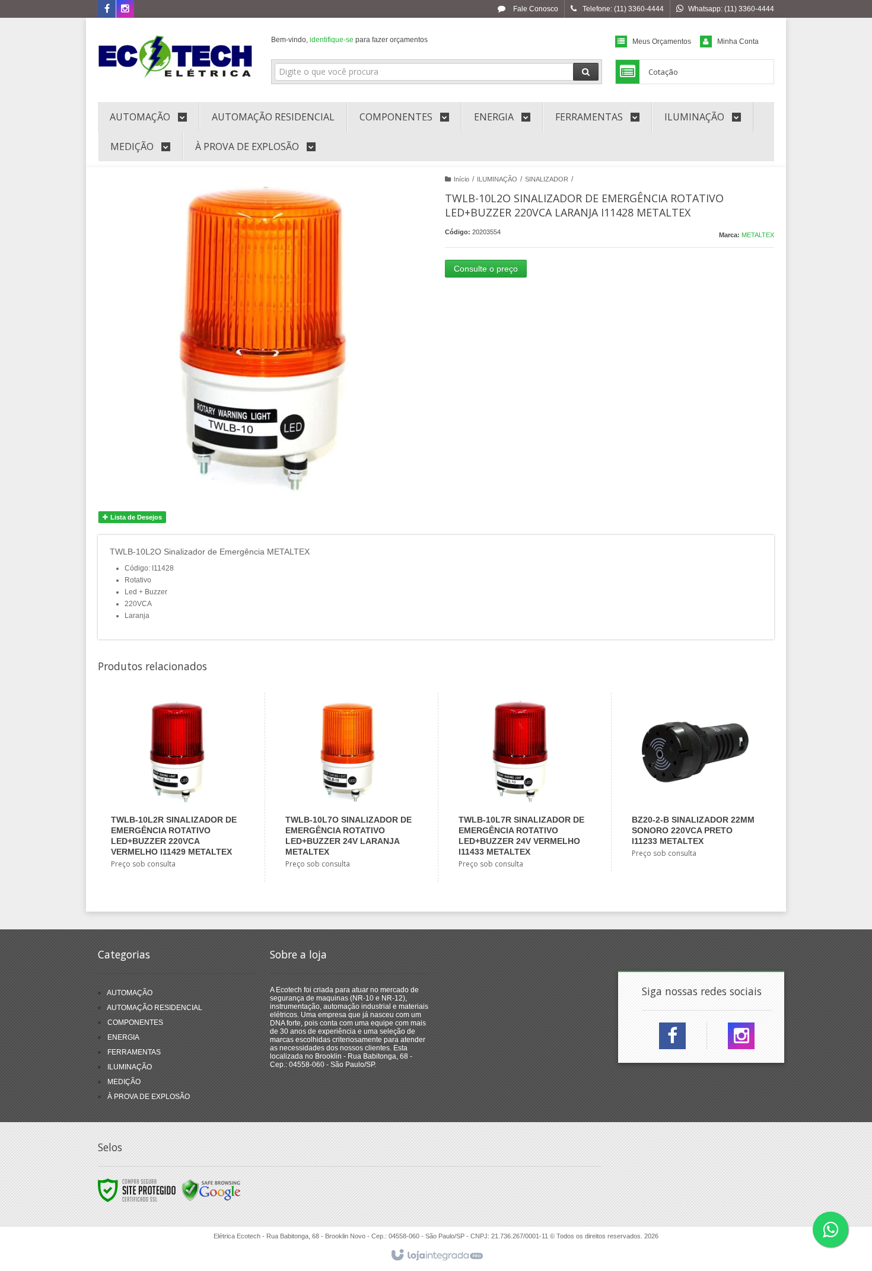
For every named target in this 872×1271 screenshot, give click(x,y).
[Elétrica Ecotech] (176, 57)
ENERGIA (123, 1037)
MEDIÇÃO (124, 1082)
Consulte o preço (486, 268)
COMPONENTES (135, 1022)
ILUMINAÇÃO (497, 179)
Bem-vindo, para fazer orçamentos (349, 40)
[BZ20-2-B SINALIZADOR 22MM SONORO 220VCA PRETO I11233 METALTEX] (695, 782)
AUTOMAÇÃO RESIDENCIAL (154, 1008)
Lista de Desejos (135, 517)
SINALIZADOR (546, 179)
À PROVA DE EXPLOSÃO (148, 1096)
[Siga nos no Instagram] (125, 9)
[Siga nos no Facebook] (107, 9)
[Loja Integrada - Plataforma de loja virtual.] (436, 1255)
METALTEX (757, 234)
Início (461, 179)
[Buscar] (586, 72)
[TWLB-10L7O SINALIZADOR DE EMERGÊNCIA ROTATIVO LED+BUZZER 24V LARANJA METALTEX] (348, 787)
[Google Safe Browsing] (211, 1190)
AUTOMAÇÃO (129, 993)
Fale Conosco (534, 9)
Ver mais (182, 829)
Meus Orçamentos (661, 41)
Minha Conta (738, 41)
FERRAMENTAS (134, 1052)
